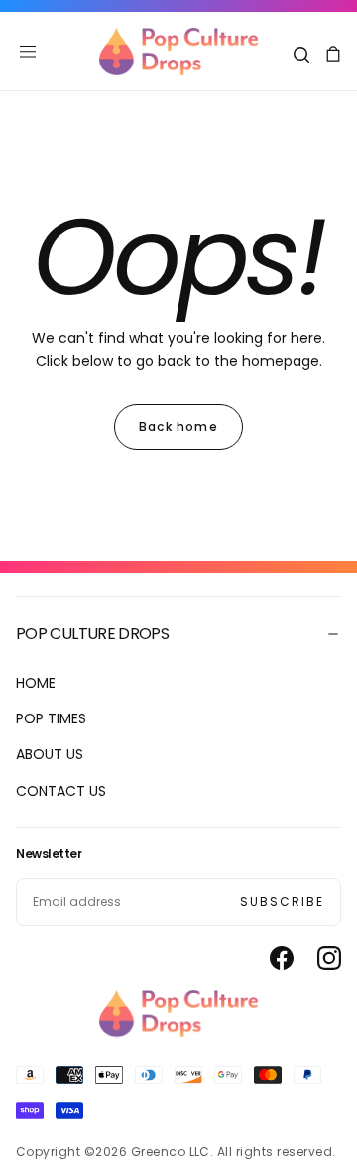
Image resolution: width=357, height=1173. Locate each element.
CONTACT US (61, 791)
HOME (36, 683)
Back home (178, 426)
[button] (28, 52)
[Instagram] (329, 958)
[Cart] (333, 54)
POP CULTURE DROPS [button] (92, 633)
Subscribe (282, 901)
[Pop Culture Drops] (178, 1014)
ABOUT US (49, 754)
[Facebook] (282, 958)
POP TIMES (51, 718)
